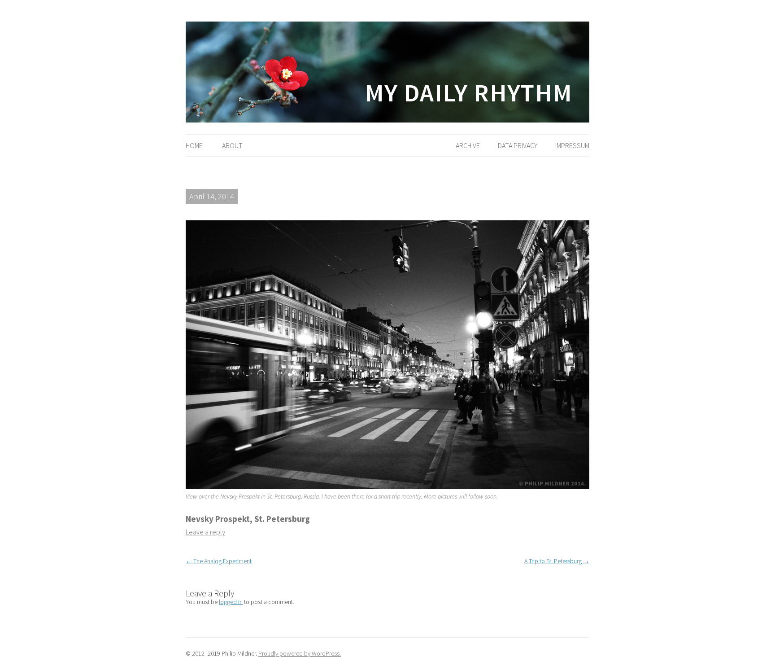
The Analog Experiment (219, 561)
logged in (231, 602)
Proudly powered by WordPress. (299, 653)
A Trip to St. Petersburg (556, 561)
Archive (468, 145)
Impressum (572, 145)
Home (194, 145)
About (232, 145)
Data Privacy (517, 145)
